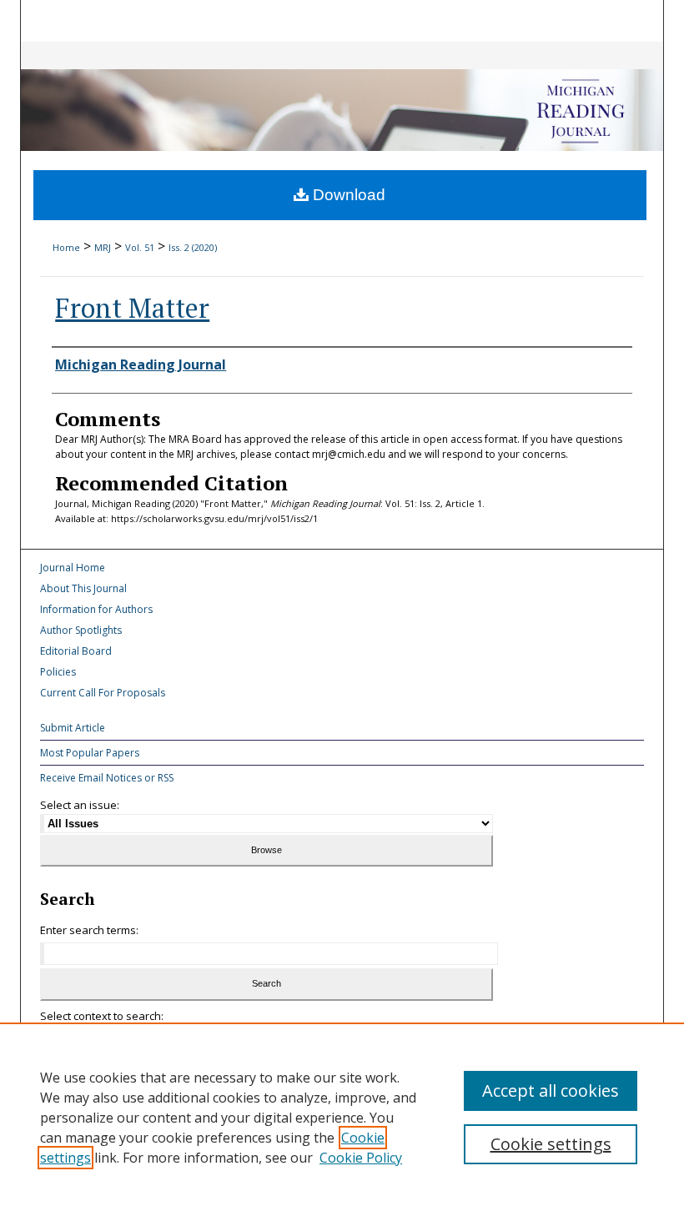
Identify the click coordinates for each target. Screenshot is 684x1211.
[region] (342, 1117)
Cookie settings (550, 1144)
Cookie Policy (360, 1157)
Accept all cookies (550, 1090)
